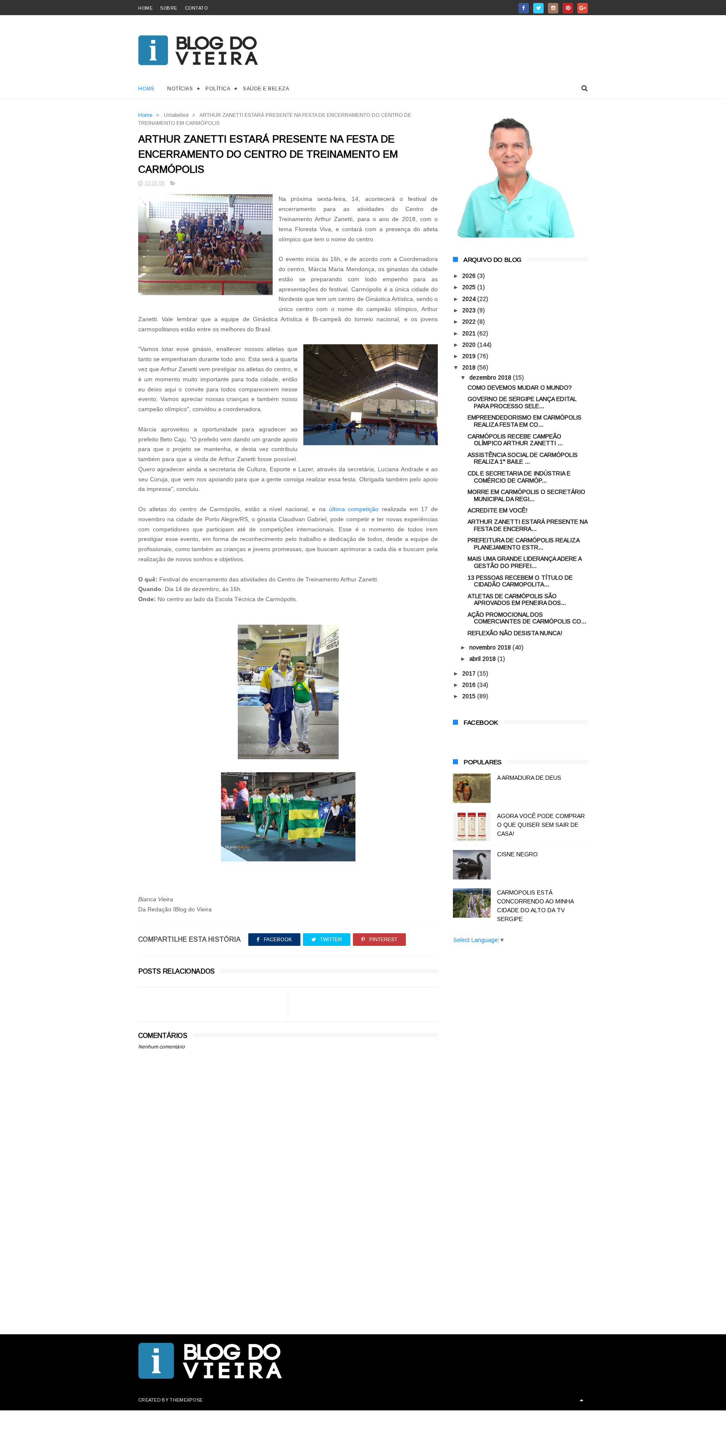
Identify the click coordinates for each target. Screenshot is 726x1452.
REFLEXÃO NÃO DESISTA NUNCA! (515, 633)
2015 (469, 696)
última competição (355, 509)
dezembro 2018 (491, 377)
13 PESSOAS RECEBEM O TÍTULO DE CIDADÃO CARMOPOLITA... (520, 581)
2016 (469, 684)
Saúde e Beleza (266, 89)
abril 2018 (483, 658)
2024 (469, 299)
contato (196, 8)
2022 (469, 321)
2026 (469, 275)
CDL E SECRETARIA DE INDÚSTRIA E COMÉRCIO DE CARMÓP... (519, 477)
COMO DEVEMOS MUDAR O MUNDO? (520, 387)
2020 (469, 344)
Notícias (180, 89)
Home (146, 89)
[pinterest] (568, 8)
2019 (469, 356)
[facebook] (523, 8)
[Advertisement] (288, 1251)
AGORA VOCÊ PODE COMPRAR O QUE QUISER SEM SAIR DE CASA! (541, 825)
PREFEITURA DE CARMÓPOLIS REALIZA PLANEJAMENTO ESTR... (523, 544)
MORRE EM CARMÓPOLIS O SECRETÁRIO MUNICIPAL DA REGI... (526, 495)
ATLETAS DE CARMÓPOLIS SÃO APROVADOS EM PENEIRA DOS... (517, 600)
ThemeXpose (186, 1399)
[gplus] (582, 8)
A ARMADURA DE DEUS (529, 777)
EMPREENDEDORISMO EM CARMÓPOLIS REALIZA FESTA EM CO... (524, 421)
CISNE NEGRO (517, 854)
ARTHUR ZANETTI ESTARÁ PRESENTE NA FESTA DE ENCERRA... (527, 525)
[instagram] (553, 8)
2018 (469, 367)
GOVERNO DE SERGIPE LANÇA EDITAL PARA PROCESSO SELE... (522, 402)
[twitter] (538, 8)
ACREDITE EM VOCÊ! (497, 510)
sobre (168, 8)
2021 (469, 333)
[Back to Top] (581, 1400)
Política (217, 89)
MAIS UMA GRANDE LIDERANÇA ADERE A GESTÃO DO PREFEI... (524, 562)
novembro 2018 (491, 647)
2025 (469, 287)
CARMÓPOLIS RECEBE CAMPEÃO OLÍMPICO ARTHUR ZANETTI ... (515, 440)
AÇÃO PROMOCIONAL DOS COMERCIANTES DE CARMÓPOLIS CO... (527, 618)
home (145, 8)
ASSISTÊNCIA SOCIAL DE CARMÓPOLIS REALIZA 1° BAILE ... (523, 458)
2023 (469, 310)
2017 (469, 673)
